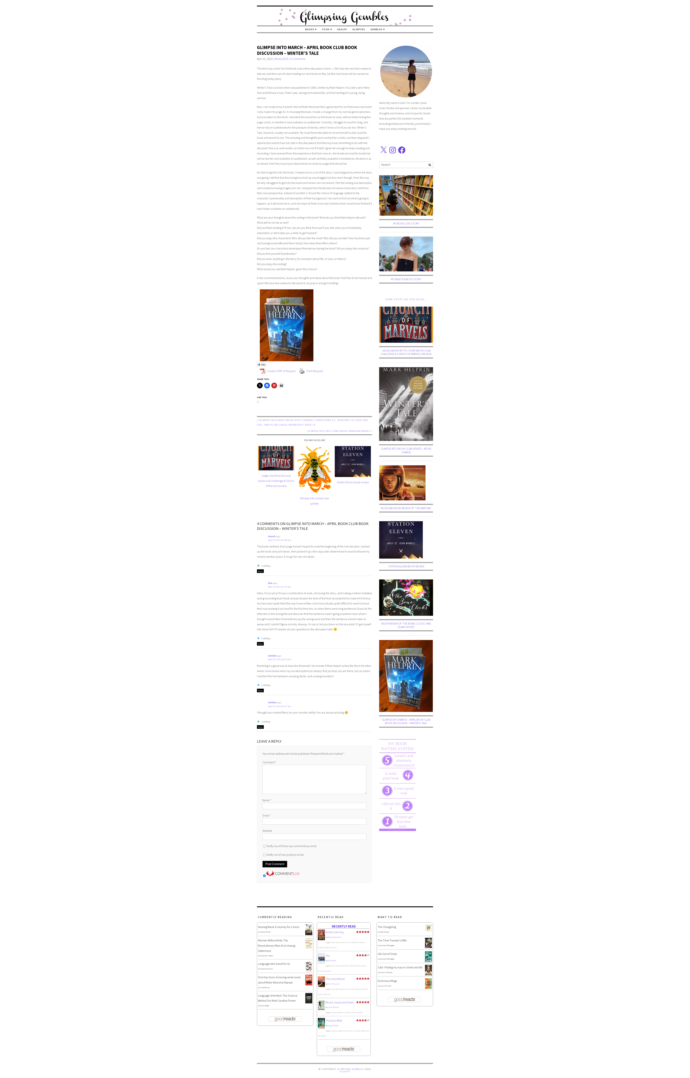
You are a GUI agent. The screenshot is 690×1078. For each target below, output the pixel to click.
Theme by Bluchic (345, 1072)
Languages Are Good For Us (274, 963)
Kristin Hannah (334, 984)
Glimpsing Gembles (350, 1069)
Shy (328, 955)
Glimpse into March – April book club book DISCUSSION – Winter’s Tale (307, 50)
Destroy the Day (335, 932)
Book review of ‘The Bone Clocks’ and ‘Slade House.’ (406, 625)
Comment (269, 762)
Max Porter (332, 960)
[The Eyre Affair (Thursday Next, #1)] (321, 1027)
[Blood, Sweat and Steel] (321, 1009)
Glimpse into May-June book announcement (338, 431)
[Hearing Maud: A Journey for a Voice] (308, 934)
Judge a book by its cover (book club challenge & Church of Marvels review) (276, 481)
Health (342, 29)
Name (267, 800)
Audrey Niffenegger (387, 945)
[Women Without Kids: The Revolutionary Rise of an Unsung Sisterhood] (308, 947)
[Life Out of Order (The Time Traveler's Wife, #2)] (428, 961)
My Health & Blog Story (406, 279)
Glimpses (358, 29)
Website (267, 830)
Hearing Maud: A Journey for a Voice (278, 927)
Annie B (271, 536)
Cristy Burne (265, 987)
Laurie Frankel (385, 986)
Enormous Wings (387, 981)
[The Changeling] (428, 930)
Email (267, 815)
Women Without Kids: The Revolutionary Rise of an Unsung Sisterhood (276, 946)
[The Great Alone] (321, 986)
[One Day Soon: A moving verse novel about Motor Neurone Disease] (308, 984)
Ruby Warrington (266, 956)
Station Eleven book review (353, 482)
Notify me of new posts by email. (285, 854)
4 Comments (297, 59)
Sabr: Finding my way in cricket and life (400, 967)
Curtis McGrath (333, 1007)
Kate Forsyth (384, 932)
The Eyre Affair (334, 1020)
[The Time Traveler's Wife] (428, 947)
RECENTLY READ (344, 926)
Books (309, 29)
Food (326, 29)
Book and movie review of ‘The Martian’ (406, 508)
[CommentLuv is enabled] (283, 875)
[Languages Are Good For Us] (308, 971)
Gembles (376, 29)
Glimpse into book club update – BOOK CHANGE (406, 450)
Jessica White (265, 932)
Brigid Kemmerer (334, 937)
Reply (260, 571)
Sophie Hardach (266, 969)
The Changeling (387, 927)
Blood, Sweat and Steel (340, 1002)
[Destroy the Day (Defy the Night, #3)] (321, 939)
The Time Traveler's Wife (392, 940)
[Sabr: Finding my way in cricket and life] (428, 974)
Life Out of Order (387, 954)
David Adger (264, 1005)
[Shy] (321, 963)
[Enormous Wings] (428, 988)
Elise (270, 583)
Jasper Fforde (333, 1025)
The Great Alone (335, 979)
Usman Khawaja (386, 972)
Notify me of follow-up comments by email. (292, 846)
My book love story (406, 223)
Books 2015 (281, 59)
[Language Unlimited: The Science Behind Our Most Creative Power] (308, 1002)
